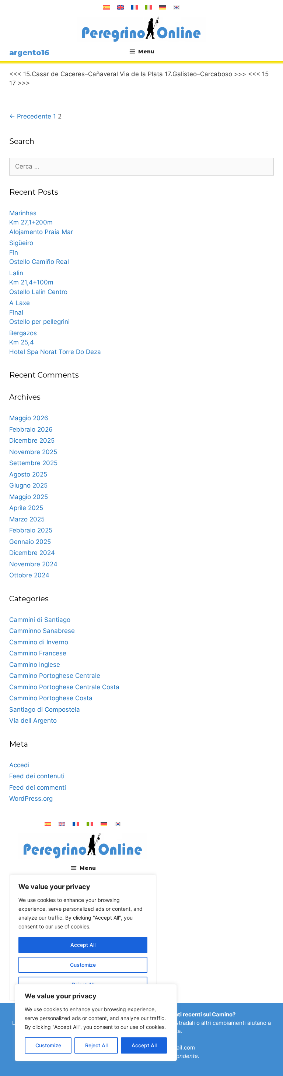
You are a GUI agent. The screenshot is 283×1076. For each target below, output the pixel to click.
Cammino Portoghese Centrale (54, 675)
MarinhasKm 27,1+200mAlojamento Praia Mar (41, 222)
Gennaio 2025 (30, 541)
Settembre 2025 (33, 463)
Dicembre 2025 (32, 440)
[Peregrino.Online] (141, 29)
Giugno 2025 (28, 485)
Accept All (144, 1045)
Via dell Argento (33, 720)
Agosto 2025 (28, 474)
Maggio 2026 (28, 418)
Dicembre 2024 (32, 552)
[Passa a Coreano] (177, 7)
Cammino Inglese (34, 664)
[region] (96, 1022)
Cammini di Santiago (39, 619)
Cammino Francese (37, 653)
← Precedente (30, 116)
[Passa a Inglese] (120, 7)
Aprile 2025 (26, 508)
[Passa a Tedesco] (163, 7)
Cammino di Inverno (38, 642)
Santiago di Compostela (44, 709)
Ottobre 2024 (29, 575)
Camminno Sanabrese (42, 630)
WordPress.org (31, 798)
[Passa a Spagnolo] (106, 7)
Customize (48, 1045)
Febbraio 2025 (30, 530)
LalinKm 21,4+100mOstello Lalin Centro (38, 282)
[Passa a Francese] (134, 7)
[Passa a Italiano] (149, 7)
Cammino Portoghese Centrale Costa (64, 687)
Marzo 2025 (27, 519)
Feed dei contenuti (36, 776)
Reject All (96, 1045)
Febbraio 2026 (31, 429)
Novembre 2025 (33, 452)
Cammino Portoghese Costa (50, 698)
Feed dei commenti (37, 787)
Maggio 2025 (28, 496)
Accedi (19, 765)
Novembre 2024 (33, 564)
